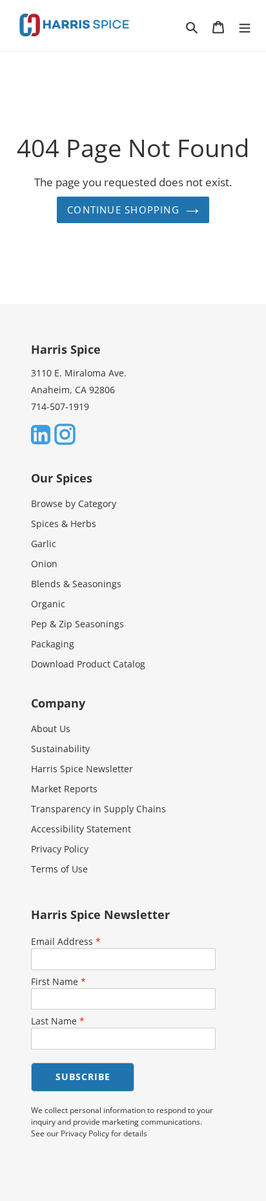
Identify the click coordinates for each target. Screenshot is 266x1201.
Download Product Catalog (88, 664)
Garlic (43, 543)
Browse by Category (73, 503)
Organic (48, 604)
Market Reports (64, 789)
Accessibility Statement (81, 829)
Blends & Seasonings (76, 584)
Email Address (66, 941)
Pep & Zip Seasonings (77, 624)
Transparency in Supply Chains (98, 809)
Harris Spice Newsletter (82, 769)
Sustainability (60, 748)
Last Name (58, 1021)
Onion (44, 563)
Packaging (52, 644)
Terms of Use (59, 869)
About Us (50, 728)
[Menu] (245, 26)
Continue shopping (123, 209)
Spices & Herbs (63, 523)
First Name (58, 981)
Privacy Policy (59, 849)
